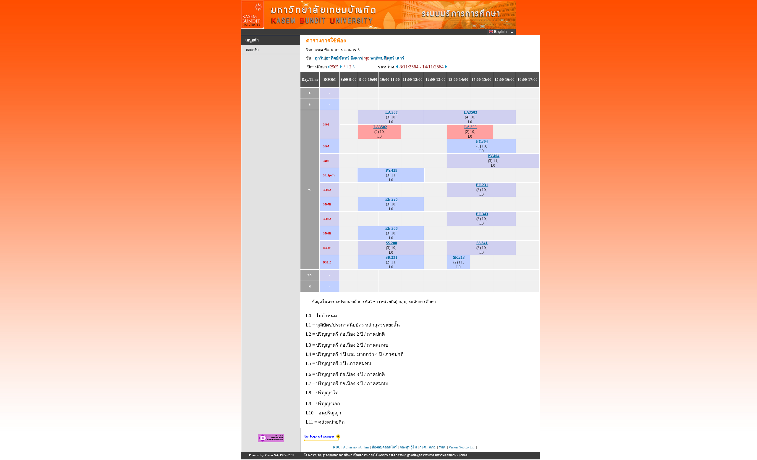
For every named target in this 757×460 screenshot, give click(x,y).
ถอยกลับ (252, 50)
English (500, 32)
